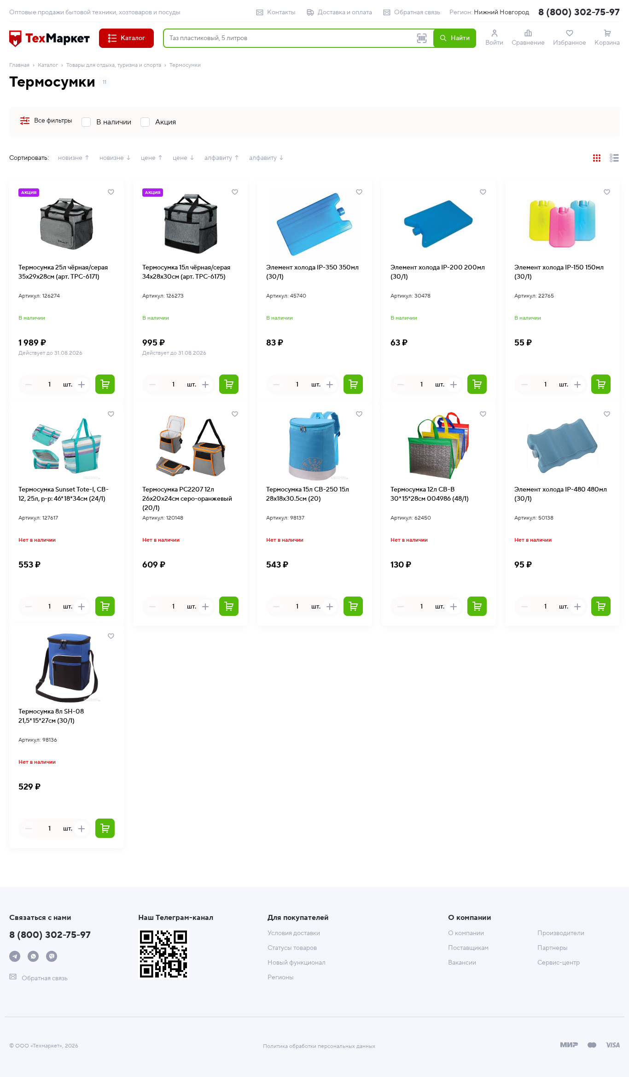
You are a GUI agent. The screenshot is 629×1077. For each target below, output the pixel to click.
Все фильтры (53, 121)
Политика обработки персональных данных (319, 1046)
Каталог (48, 65)
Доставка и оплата (345, 12)
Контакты (281, 12)
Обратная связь (417, 12)
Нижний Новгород (501, 12)
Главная (19, 65)
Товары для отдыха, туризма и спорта (113, 65)
